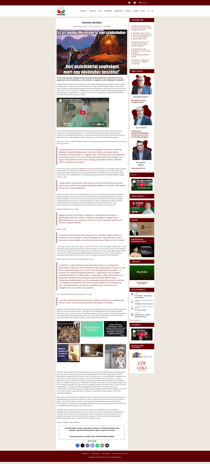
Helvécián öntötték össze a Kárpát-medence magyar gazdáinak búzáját (140, 44)
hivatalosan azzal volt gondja (76, 84)
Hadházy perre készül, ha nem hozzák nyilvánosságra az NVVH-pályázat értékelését (142, 28)
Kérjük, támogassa (142, 282)
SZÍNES (135, 11)
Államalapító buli (138, 168)
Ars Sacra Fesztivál (140, 310)
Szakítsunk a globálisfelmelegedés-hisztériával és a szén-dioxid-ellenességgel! (140, 134)
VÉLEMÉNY (108, 11)
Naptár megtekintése (135, 320)
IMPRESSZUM (85, 453)
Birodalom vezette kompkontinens (138, 101)
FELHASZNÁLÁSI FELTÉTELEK (120, 453)
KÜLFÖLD (92, 11)
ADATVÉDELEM (106, 453)
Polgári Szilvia (82, 26)
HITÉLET (128, 11)
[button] (148, 11)
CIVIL (100, 11)
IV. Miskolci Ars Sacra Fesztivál (144, 304)
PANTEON (134, 220)
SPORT (143, 11)
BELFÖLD (83, 11)
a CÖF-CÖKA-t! (142, 284)
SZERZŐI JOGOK (95, 453)
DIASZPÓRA (118, 11)
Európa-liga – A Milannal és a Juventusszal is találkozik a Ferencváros (140, 61)
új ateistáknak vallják (82, 171)
